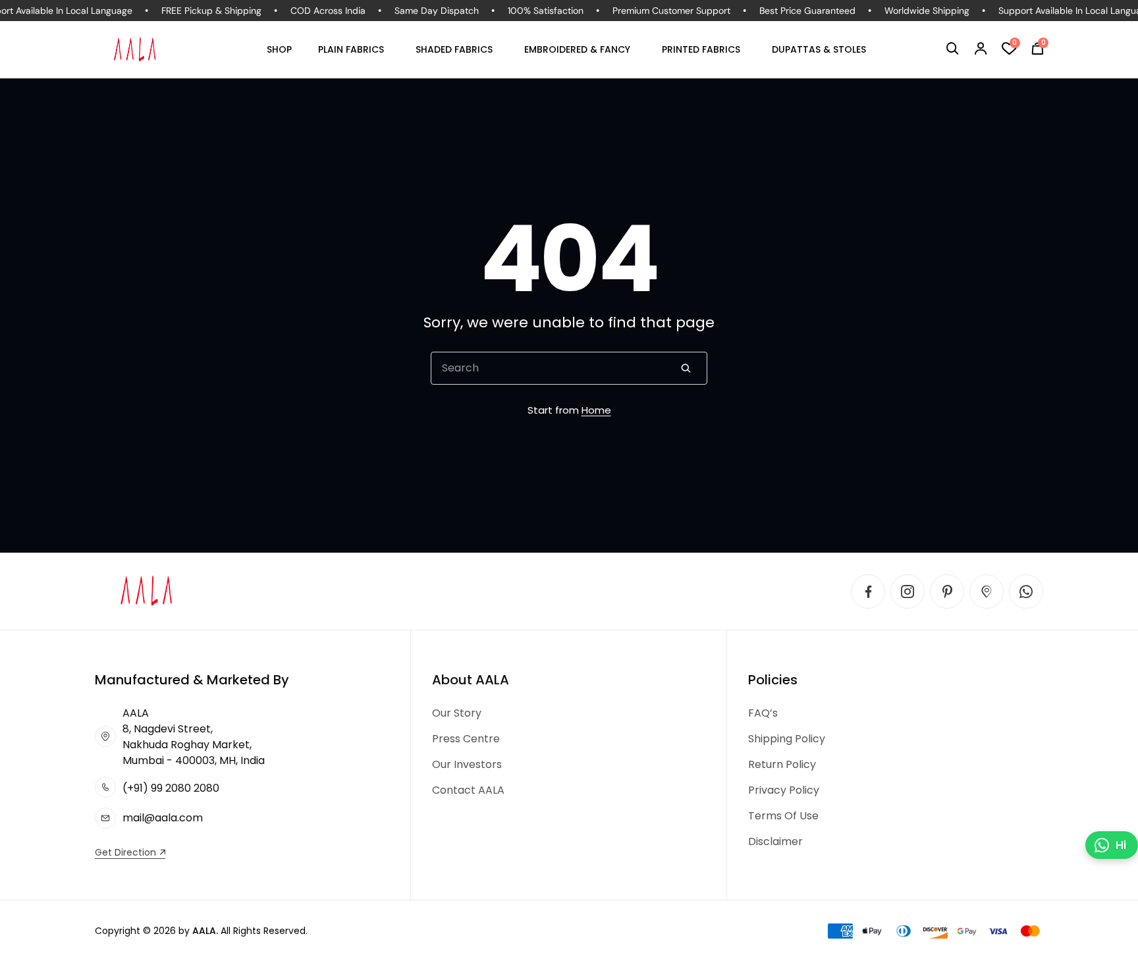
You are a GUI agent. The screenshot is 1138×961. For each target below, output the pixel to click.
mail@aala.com (162, 817)
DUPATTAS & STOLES (819, 49)
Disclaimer (775, 841)
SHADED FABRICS (454, 49)
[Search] (685, 368)
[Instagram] (907, 591)
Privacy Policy (783, 790)
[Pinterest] (947, 591)
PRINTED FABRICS (701, 49)
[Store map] (986, 591)
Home (596, 410)
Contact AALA (468, 790)
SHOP (279, 49)
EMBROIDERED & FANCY (577, 49)
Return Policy (782, 764)
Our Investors (467, 764)
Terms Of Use (783, 815)
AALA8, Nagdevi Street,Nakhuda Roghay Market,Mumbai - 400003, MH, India (193, 736)
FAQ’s (763, 713)
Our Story (456, 713)
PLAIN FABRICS (351, 49)
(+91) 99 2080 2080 (170, 788)
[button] (952, 49)
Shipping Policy (786, 738)
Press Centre (466, 738)
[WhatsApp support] (1026, 591)
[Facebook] (868, 591)
